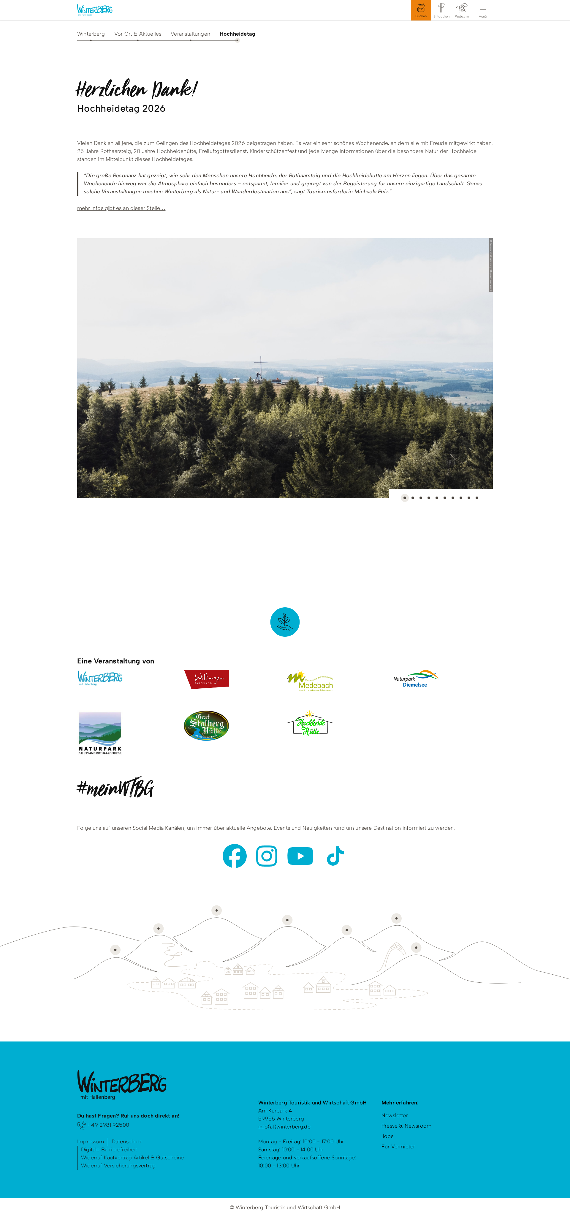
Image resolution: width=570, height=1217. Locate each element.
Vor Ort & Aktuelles (137, 34)
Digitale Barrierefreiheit (109, 1149)
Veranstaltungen (190, 34)
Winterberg (91, 34)
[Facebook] (235, 856)
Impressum (90, 1141)
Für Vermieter (398, 1146)
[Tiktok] (335, 856)
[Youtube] (300, 856)
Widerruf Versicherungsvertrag (118, 1165)
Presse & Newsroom (406, 1126)
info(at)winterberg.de (284, 1126)
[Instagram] (266, 856)
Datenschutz (127, 1141)
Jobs (387, 1136)
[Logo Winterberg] (99, 10)
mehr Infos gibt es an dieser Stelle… (121, 208)
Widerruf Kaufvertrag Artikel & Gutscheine (132, 1157)
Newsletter (394, 1115)
